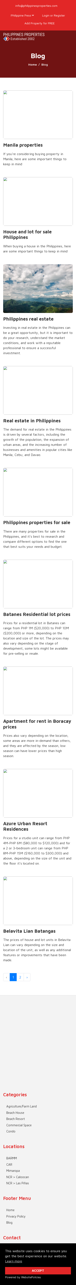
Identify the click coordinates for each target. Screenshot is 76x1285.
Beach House (15, 1112)
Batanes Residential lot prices (36, 614)
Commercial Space (19, 1125)
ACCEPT (38, 1270)
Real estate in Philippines (32, 420)
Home (32, 64)
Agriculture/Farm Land (21, 1106)
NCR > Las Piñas (17, 1183)
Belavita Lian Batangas (29, 931)
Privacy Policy (16, 1216)
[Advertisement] (38, 1033)
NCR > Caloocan (17, 1177)
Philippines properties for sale (36, 522)
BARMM (11, 1158)
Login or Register (53, 15)
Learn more (13, 1261)
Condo (10, 1131)
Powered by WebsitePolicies (23, 1277)
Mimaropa (13, 1170)
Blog (9, 1222)
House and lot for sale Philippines (27, 234)
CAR (9, 1164)
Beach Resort (15, 1119)
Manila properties (23, 145)
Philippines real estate (28, 319)
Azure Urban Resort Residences (25, 826)
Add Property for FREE (39, 23)
